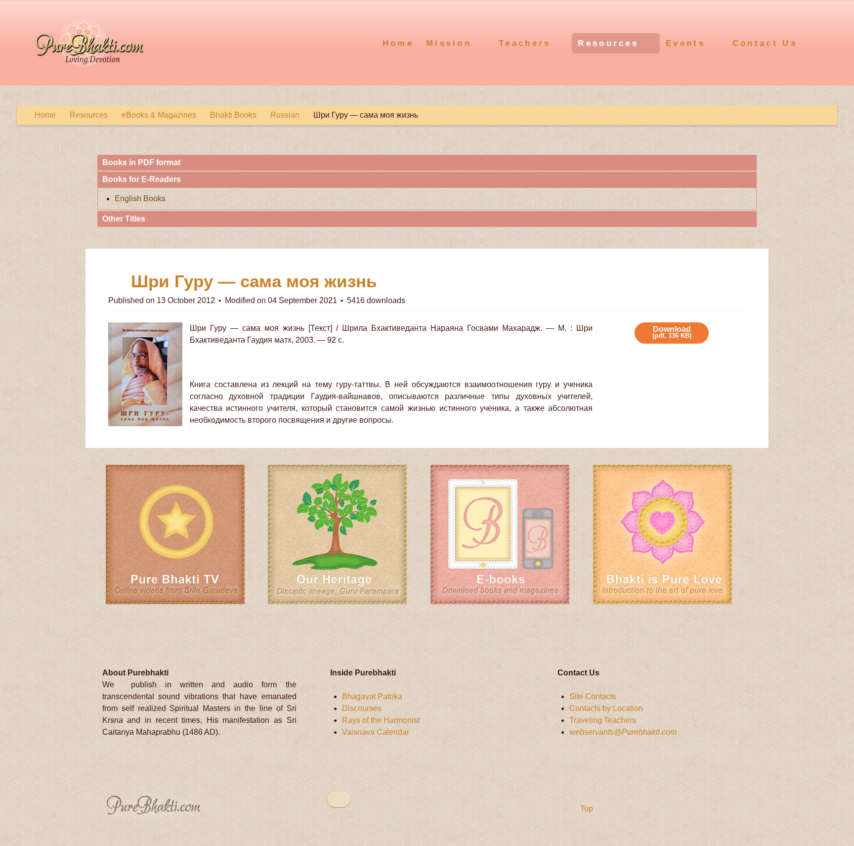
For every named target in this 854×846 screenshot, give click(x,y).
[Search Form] (827, 42)
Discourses (362, 708)
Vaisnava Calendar (375, 732)
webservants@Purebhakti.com (623, 732)
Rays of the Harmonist (381, 720)
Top (585, 808)
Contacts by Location (606, 708)
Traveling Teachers (602, 720)
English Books (140, 198)
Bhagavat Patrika (372, 696)
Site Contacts (592, 696)
